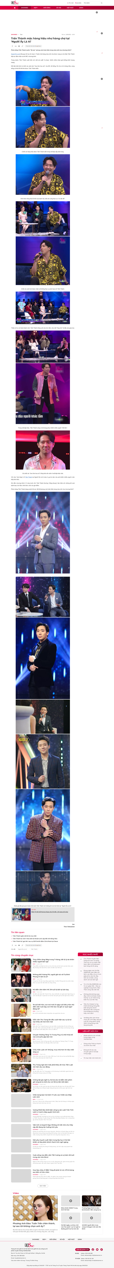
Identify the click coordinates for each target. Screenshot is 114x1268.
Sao (21, 34)
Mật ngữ (70, 7)
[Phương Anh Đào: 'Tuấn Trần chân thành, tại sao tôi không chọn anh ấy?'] (35, 1208)
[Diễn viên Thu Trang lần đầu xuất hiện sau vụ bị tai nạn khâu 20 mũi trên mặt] (21, 1025)
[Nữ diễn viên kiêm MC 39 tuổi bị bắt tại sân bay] (21, 995)
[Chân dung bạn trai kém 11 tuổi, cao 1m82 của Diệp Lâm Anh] (21, 1100)
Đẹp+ (36, 7)
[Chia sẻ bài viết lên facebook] (12, 46)
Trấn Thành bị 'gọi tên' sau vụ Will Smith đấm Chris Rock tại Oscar (35, 941)
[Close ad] (97, 12)
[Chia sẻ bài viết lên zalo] (15, 46)
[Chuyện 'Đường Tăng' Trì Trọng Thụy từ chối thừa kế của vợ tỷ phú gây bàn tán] (21, 1040)
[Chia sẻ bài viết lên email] (19, 46)
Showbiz (24, 7)
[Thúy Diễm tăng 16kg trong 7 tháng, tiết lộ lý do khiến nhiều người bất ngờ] (21, 965)
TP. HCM (77, 1258)
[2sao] (14, 8)
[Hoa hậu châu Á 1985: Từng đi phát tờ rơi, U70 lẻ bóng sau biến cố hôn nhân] (21, 1175)
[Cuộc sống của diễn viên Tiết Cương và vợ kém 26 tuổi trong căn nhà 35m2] (21, 1161)
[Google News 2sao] (33, 46)
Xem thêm (43, 1186)
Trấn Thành (28, 477)
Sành (81, 7)
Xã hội (58, 7)
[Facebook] (93, 1249)
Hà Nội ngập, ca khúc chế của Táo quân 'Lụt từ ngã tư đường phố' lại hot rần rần (70, 1227)
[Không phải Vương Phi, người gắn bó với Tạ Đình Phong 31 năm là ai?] (21, 980)
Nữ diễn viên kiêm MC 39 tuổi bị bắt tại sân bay (51, 990)
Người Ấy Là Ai (22, 949)
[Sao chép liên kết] (22, 46)
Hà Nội (77, 1253)
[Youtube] (97, 1249)
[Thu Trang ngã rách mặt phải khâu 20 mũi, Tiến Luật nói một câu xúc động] (21, 1070)
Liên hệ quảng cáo (82, 1249)
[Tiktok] (101, 1249)
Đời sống (46, 7)
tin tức (93, 1035)
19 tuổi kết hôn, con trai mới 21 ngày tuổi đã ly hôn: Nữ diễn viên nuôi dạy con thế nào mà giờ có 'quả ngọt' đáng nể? (53, 1007)
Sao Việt (33, 909)
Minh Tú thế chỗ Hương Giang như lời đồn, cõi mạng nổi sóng (49, 912)
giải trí (91, 1052)
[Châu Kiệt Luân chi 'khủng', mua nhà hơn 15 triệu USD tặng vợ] (21, 1055)
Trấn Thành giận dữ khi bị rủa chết (24, 936)
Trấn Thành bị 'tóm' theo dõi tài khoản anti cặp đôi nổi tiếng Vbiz (35, 938)
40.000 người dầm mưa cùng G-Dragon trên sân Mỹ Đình (91, 1227)
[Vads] (97, 31)
